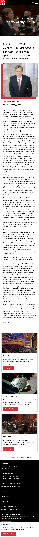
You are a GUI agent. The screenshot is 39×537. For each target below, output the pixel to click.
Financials (7, 436)
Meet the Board (10, 409)
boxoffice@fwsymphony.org (10, 486)
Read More (8, 368)
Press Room (7, 356)
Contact (4, 491)
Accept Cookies (8, 534)
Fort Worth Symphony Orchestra (2, 2)
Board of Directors (10, 396)
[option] (19, 20)
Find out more (5, 527)
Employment (5, 496)
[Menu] (36, 3)
